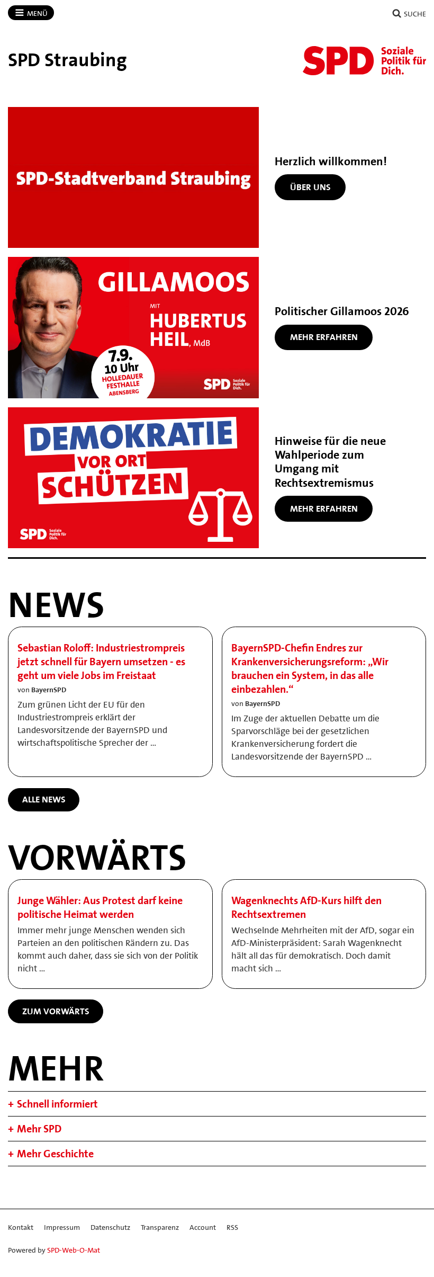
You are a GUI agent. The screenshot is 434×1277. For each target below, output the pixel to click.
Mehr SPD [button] (39, 1129)
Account (202, 1227)
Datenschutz (110, 1227)
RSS (232, 1227)
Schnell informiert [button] (57, 1104)
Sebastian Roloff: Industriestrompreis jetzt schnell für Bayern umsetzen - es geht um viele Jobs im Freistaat (101, 661)
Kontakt (20, 1227)
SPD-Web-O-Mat (73, 1250)
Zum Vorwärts (55, 1011)
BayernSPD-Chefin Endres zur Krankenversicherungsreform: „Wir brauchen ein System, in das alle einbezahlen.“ (309, 668)
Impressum (62, 1227)
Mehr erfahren (324, 337)
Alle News (44, 799)
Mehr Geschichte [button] (55, 1153)
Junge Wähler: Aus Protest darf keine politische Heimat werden (100, 907)
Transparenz (160, 1227)
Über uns (310, 187)
